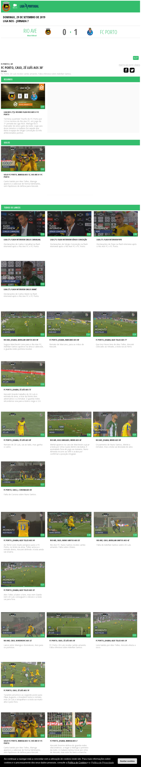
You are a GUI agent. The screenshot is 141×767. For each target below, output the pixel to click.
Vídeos (15, 7)
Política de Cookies (77, 762)
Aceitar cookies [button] (127, 761)
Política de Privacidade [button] (102, 762)
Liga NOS (8, 21)
